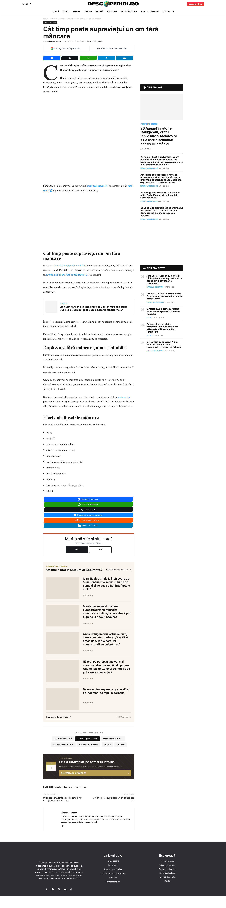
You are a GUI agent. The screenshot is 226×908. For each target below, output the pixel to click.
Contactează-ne (113, 882)
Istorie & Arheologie (63, 745)
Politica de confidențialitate (113, 873)
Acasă (45, 19)
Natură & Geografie (88, 745)
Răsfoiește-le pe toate (117, 569)
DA (76, 550)
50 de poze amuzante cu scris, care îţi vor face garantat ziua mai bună (62, 799)
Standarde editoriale (113, 869)
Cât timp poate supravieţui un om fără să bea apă (113, 799)
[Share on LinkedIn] (124, 58)
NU (100, 550)
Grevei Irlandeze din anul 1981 (70, 265)
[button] (27, 4)
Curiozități (57, 787)
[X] (58, 889)
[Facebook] (63, 826)
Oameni (77, 787)
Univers (120, 745)
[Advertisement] (113, 902)
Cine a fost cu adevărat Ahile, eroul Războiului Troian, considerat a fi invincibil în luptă (164, 344)
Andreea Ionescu (55, 41)
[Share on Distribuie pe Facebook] (51, 58)
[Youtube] (65, 889)
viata (84, 787)
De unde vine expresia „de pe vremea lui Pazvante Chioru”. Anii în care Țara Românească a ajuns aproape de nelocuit (161, 212)
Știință (107, 745)
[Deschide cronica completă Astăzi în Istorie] (88, 766)
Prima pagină (113, 861)
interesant (68, 787)
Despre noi (113, 865)
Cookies (113, 877)
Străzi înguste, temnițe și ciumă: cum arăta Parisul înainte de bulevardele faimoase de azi (160, 195)
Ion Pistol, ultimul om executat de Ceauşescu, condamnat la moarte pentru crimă (164, 296)
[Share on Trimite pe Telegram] (106, 58)
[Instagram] (52, 889)
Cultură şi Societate (57, 19)
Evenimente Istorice (113, 738)
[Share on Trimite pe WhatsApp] (88, 58)
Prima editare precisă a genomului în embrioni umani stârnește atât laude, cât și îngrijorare (162, 328)
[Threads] (71, 889)
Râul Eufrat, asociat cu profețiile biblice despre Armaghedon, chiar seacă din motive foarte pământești (165, 279)
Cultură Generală (63, 738)
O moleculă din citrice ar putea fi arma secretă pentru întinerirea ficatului (164, 311)
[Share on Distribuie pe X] (69, 58)
